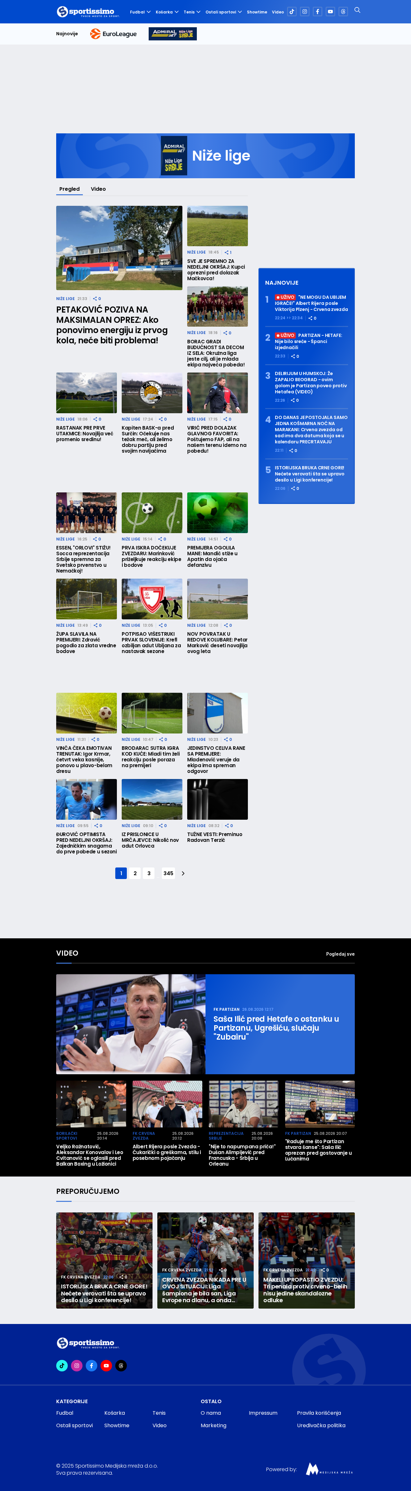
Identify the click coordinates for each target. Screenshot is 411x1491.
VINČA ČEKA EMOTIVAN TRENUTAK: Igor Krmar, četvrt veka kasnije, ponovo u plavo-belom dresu (84, 759)
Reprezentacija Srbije (226, 1136)
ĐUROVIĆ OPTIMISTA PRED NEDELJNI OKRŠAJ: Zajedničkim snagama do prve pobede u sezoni (86, 843)
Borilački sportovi (66, 1136)
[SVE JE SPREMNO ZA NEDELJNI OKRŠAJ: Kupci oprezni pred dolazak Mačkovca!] (217, 226)
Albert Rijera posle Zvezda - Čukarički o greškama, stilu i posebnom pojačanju (167, 1152)
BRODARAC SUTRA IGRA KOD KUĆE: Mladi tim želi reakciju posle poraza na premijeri (150, 756)
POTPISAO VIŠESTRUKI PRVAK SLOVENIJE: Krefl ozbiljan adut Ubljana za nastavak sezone (151, 642)
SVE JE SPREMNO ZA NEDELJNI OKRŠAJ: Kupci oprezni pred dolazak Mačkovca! (216, 269)
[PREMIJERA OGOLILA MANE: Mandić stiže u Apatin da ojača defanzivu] (217, 512)
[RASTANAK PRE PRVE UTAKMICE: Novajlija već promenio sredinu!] (86, 393)
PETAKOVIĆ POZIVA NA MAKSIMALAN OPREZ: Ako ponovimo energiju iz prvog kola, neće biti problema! (112, 325)
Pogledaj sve (340, 954)
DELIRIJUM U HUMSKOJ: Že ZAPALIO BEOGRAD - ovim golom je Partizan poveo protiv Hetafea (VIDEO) (311, 383)
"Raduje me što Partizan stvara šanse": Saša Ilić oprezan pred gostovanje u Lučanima (318, 1150)
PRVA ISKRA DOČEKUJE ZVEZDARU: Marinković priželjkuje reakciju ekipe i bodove (151, 556)
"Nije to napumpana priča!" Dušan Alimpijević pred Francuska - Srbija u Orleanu (242, 1155)
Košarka (164, 12)
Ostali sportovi (221, 12)
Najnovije (67, 34)
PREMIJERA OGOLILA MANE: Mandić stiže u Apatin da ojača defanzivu (212, 556)
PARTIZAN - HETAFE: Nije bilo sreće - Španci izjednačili (308, 341)
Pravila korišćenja (319, 1413)
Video (278, 12)
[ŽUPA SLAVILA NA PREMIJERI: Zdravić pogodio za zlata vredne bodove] (86, 599)
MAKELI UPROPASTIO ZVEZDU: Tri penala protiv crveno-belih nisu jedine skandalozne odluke (305, 1290)
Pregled (69, 189)
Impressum (263, 1413)
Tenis (189, 12)
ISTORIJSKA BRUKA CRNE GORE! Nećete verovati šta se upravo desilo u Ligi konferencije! (310, 474)
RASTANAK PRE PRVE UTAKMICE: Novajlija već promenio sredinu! (84, 433)
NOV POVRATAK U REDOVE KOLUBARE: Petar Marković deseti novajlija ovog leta (217, 642)
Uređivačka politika (321, 1425)
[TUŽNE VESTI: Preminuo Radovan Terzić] (217, 799)
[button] (351, 1105)
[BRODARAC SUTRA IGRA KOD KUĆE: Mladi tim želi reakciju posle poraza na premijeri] (152, 713)
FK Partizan (227, 1009)
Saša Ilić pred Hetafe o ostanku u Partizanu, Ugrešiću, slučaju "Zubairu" (276, 1028)
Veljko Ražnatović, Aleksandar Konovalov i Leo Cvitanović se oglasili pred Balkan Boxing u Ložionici (89, 1155)
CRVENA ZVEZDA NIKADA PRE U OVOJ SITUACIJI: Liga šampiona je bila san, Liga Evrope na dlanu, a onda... (204, 1290)
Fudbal (137, 12)
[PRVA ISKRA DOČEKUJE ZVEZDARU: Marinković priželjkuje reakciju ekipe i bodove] (152, 512)
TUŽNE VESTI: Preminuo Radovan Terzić (214, 837)
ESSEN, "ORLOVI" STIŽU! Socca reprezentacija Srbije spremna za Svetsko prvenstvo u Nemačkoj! (83, 559)
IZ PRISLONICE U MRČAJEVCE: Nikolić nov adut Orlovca (150, 840)
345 (168, 873)
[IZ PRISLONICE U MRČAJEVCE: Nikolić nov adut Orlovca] (152, 799)
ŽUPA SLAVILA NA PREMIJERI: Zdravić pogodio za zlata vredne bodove (86, 642)
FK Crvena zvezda (144, 1136)
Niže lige (65, 298)
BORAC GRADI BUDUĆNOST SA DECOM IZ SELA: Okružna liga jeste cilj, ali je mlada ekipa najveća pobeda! (216, 353)
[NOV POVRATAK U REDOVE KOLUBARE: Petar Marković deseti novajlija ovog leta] (217, 599)
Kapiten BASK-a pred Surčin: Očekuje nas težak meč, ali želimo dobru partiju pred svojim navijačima (148, 439)
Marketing (213, 1425)
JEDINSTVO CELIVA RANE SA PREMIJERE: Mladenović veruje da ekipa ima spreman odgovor (216, 759)
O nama (211, 1413)
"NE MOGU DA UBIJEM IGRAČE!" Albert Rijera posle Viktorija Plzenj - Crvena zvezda (311, 303)
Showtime (257, 12)
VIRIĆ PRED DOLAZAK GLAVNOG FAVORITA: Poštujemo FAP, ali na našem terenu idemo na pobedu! (216, 439)
